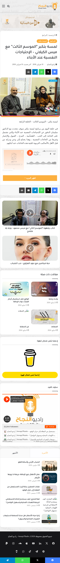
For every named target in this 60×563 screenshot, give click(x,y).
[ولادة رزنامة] (44, 289)
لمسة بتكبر (42, 41)
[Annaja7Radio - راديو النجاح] (48, 6)
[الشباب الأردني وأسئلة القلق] (49, 465)
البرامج (44, 35)
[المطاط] (44, 316)
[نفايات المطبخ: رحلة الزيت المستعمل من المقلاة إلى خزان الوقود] (49, 490)
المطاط (54, 327)
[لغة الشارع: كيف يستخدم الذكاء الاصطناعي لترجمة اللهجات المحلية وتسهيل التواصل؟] (49, 504)
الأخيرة (45, 453)
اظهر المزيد (31, 178)
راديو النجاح (51, 64)
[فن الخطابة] (15, 316)
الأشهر (15, 453)
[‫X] (48, 72)
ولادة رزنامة (53, 299)
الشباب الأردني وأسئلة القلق (29, 462)
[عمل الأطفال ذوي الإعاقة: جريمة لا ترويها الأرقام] (49, 478)
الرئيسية (52, 35)
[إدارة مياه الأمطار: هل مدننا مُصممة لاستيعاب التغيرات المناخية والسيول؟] (49, 519)
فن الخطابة (24, 327)
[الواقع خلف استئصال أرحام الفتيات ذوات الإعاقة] (15, 289)
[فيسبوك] (54, 72)
